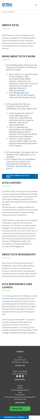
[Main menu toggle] (36, 5)
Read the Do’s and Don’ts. (18, 167)
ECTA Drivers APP (20, 399)
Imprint (20, 385)
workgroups (6, 266)
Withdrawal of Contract (14, 417)
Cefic (25, 306)
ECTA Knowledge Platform (20, 390)
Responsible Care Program (19, 94)
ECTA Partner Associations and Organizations (20, 397)
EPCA (33, 202)
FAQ (20, 392)
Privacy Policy (20, 395)
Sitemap (20, 388)
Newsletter (17, 409)
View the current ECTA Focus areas (17, 176)
